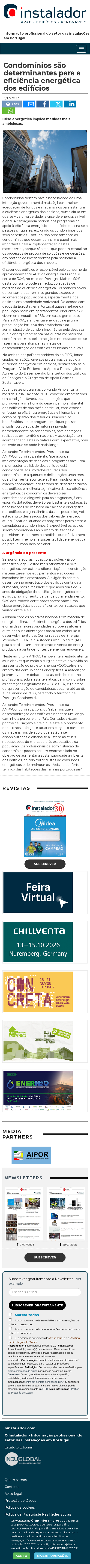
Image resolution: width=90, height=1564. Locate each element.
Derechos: (14, 1374)
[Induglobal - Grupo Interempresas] (23, 1459)
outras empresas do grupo (22, 1371)
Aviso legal (56, 1338)
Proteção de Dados (20, 1501)
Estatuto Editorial (19, 1447)
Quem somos (16, 1480)
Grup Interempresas (47, 1520)
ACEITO (21, 1556)
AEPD (44, 1389)
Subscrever (45, 864)
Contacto (12, 1487)
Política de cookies (20, 1507)
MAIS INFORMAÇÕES (52, 1556)
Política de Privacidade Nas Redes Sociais (38, 1514)
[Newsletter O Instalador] (23, 1213)
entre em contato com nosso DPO (44, 1381)
